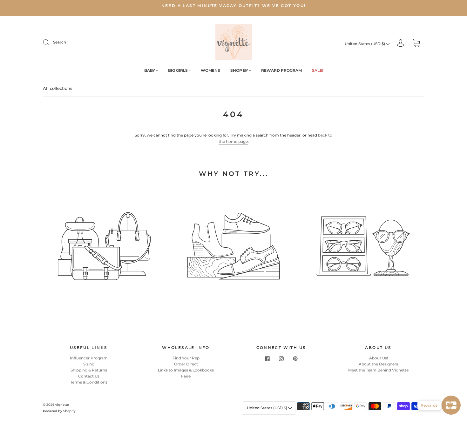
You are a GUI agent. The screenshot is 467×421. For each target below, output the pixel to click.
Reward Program (281, 70)
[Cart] (416, 43)
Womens (210, 70)
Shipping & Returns (89, 370)
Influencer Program (89, 358)
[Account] (400, 43)
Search (59, 42)
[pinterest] (295, 359)
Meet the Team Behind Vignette (378, 370)
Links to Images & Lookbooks (186, 370)
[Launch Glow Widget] (451, 405)
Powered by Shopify (59, 411)
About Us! (378, 358)
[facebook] (267, 359)
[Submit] (50, 42)
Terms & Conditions (88, 382)
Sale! (317, 70)
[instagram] (281, 359)
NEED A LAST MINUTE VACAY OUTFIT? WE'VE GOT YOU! (233, 5)
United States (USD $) (365, 43)
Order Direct (186, 364)
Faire (186, 376)
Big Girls (178, 70)
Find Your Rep (186, 358)
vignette (62, 405)
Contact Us (88, 376)
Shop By (239, 70)
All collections (57, 88)
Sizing (88, 364)
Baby (149, 70)
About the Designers (378, 364)
